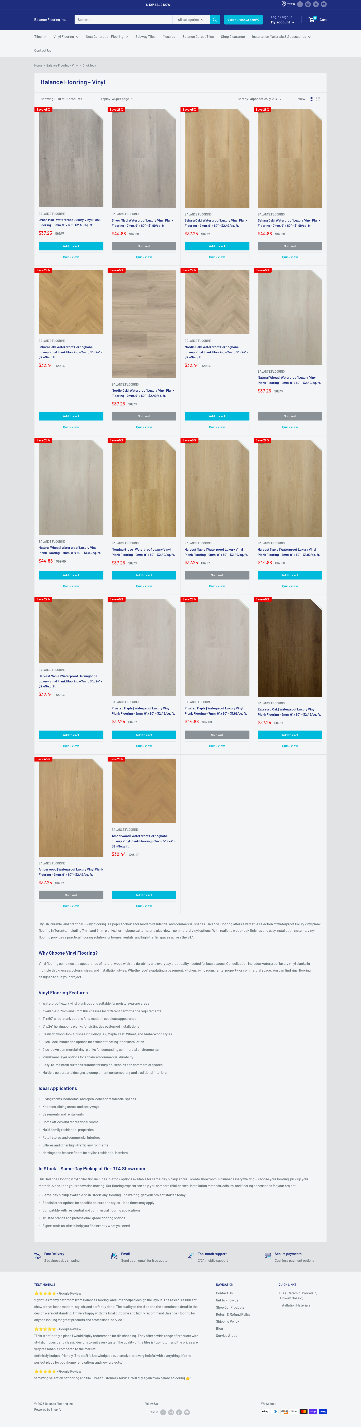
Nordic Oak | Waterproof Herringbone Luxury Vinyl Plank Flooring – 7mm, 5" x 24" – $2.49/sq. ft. (216, 352)
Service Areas (226, 1335)
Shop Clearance (233, 36)
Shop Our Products (230, 1307)
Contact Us (42, 50)
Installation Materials (294, 1305)
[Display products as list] (318, 99)
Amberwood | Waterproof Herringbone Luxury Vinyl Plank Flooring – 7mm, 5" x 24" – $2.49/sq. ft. (143, 841)
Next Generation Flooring (104, 36)
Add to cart (71, 246)
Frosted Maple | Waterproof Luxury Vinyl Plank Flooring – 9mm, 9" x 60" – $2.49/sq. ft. (143, 710)
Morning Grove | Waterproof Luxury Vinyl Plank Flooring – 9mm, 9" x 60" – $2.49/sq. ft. (143, 551)
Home (38, 65)
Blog (219, 1328)
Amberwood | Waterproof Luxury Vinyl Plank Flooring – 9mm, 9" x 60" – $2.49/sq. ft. (71, 871)
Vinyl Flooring (63, 36)
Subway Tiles (145, 36)
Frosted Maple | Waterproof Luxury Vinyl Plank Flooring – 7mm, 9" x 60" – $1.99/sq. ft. (216, 710)
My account (281, 22)
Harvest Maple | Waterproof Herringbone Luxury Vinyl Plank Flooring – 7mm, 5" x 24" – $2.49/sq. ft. (70, 681)
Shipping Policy (227, 1321)
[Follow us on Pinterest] (316, 4)
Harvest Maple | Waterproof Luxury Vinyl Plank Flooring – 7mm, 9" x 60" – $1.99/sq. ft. (289, 551)
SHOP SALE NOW (158, 4)
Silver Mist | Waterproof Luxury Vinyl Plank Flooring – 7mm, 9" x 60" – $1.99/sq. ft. (142, 222)
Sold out (144, 246)
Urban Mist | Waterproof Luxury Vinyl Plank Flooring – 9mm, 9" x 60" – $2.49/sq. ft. (69, 222)
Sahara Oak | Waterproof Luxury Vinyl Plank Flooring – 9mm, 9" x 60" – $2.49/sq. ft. (216, 222)
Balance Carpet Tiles (198, 36)
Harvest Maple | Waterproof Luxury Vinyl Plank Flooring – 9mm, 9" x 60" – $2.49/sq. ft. (216, 551)
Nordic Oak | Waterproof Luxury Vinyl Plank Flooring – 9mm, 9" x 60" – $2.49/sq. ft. (143, 392)
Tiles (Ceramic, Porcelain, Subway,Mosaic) (298, 1295)
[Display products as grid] (311, 99)
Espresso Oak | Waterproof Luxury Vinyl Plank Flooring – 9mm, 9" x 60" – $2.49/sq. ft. (289, 711)
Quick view (71, 257)
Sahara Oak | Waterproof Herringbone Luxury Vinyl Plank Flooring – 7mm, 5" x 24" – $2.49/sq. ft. (70, 352)
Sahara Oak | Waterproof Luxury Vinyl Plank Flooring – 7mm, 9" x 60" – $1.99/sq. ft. (289, 222)
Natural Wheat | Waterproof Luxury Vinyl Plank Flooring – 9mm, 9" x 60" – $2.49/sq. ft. (289, 380)
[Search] (215, 19)
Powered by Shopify (47, 1409)
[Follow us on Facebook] (300, 4)
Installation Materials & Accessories (279, 36)
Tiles (38, 36)
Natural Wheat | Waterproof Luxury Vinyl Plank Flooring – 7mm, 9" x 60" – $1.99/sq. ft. (70, 550)
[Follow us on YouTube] (324, 4)
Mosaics (169, 36)
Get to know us (227, 1300)
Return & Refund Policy (233, 1314)
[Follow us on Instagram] (308, 4)
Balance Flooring (52, 213)
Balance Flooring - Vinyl (62, 65)
